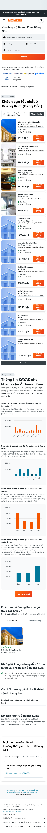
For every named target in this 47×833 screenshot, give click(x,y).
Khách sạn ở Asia (32, 790)
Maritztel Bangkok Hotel (28, 243)
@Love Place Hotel (25, 194)
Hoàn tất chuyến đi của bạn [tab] (33, 757)
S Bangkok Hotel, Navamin (29, 122)
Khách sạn (21, 790)
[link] (24, 594)
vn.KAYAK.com (11, 790)
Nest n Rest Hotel (25, 170)
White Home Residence (28, 146)
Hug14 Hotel (23, 315)
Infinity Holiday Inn (25, 339)
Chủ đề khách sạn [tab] (12, 757)
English (23, 14)
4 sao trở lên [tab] (12, 621)
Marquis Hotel (24, 219)
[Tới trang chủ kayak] (15, 20)
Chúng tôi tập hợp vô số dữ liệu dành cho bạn (21, 822)
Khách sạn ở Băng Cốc (30, 792)
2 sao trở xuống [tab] (35, 621)
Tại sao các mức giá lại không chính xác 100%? (22, 826)
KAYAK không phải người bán (14, 818)
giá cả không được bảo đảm (12, 811)
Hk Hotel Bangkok (25, 267)
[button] (44, 13)
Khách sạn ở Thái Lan (13, 792)
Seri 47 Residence (25, 291)
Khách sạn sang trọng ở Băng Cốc (18, 773)
